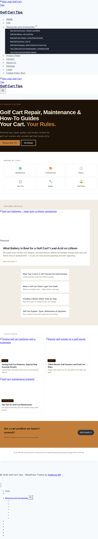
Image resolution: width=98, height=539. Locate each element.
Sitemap (10, 66)
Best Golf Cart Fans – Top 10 (20, 41)
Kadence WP (54, 475)
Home (9, 19)
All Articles (28, 143)
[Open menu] (3, 91)
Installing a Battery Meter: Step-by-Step (40, 299)
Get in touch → (86, 432)
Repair (50, 186)
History (81, 173)
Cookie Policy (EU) (15, 73)
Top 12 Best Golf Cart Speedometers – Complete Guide (29, 49)
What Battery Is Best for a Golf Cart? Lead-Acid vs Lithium (40, 248)
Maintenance (20, 173)
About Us (11, 62)
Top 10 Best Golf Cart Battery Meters (23, 52)
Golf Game (81, 186)
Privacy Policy (13, 55)
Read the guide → (10, 261)
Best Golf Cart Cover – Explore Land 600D (25, 30)
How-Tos (20, 186)
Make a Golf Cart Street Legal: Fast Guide (40, 286)
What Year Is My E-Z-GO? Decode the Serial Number (45, 274)
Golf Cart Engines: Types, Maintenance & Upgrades (44, 311)
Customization (50, 173)
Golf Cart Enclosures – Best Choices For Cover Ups (28, 45)
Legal (9, 69)
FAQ (8, 23)
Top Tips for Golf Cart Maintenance (17, 405)
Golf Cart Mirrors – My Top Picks (21, 34)
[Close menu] (0, 485)
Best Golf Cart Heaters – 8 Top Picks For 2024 (26, 38)
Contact (10, 59)
